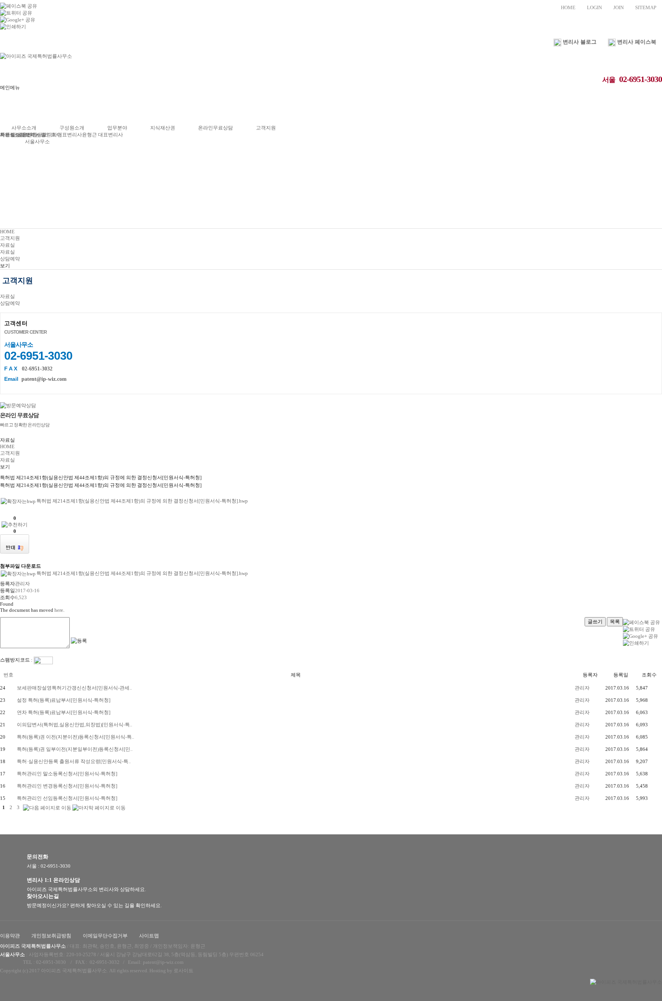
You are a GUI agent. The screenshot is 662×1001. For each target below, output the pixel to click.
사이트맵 (149, 936)
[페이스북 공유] (18, 5)
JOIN (618, 7)
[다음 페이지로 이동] (47, 807)
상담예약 (25, 135)
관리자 (582, 688)
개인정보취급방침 (51, 936)
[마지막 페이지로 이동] (99, 807)
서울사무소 (37, 141)
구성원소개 (71, 128)
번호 (8, 675)
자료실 (7, 135)
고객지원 (266, 128)
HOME (568, 7)
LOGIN (594, 7)
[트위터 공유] (16, 12)
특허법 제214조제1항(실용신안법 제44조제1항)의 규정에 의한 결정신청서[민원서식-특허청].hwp (142, 501)
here (58, 610)
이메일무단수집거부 (105, 936)
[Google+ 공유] (17, 19)
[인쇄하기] (13, 26)
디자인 (54, 135)
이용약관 (10, 936)
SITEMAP (645, 7)
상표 (42, 135)
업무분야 (117, 128)
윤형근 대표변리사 (102, 135)
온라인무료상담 (215, 128)
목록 (615, 621)
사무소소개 (23, 128)
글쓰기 (595, 621)
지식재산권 (162, 128)
